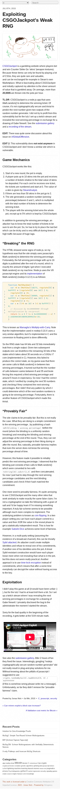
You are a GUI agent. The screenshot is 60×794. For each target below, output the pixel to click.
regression (36, 771)
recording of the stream (20, 126)
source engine (12, 774)
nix (45, 768)
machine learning (20, 768)
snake (5, 774)
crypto (44, 763)
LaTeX (5, 768)
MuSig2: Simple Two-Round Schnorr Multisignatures (24, 735)
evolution (18, 766)
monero (36, 768)
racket (30, 771)
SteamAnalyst (30, 190)
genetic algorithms (27, 766)
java (41, 766)
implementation (34, 273)
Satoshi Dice (18, 529)
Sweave (20, 774)
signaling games (51, 771)
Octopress (48, 785)
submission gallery (45, 123)
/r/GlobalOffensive (20, 137)
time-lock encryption (31, 562)
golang (36, 766)
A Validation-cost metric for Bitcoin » (41, 711)
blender (24, 763)
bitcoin (18, 762)
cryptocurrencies (8, 766)
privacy (5, 771)
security (53, 698)
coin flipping (40, 515)
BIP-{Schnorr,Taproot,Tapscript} (15, 740)
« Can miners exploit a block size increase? (22, 706)
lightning (10, 768)
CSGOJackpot (10, 66)
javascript (45, 698)
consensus (33, 763)
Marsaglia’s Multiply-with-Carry (35, 327)
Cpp (39, 763)
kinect (52, 766)
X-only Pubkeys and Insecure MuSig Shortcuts (21, 751)
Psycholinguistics (14, 771)
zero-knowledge (28, 774)
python (23, 771)
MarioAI (30, 768)
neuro (42, 768)
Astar (12, 763)
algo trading (6, 763)
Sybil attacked (9, 542)
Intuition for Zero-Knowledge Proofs (17, 731)
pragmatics (50, 768)
